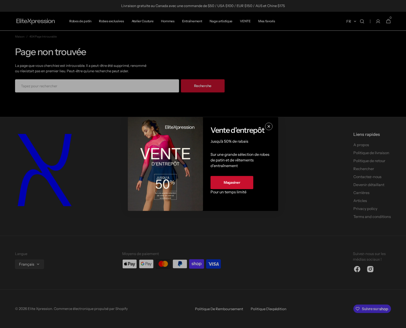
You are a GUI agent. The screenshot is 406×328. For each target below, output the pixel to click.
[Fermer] (269, 126)
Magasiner (232, 182)
